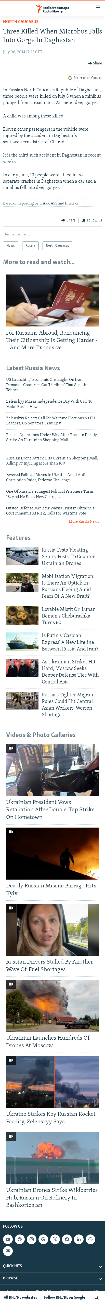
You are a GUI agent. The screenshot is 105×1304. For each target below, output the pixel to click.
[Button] (95, 63)
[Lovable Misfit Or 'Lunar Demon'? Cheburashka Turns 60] (22, 615)
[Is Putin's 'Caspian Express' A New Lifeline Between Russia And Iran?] (22, 641)
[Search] (96, 1297)
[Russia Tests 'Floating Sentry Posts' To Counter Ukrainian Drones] (22, 556)
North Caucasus (20, 22)
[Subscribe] (8, 1251)
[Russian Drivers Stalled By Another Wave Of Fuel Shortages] (52, 930)
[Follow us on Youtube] (8, 1239)
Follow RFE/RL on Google (64, 1298)
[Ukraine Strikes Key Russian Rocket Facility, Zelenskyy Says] (52, 1082)
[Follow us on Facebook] (67, 1239)
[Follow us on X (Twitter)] (55, 1239)
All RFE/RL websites (20, 1298)
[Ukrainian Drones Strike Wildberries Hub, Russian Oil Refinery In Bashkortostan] (52, 1158)
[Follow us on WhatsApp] (90, 1239)
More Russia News (84, 522)
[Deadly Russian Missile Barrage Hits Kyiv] (52, 854)
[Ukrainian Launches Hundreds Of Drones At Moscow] (52, 1006)
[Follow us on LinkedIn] (79, 1239)
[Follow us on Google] (43, 1239)
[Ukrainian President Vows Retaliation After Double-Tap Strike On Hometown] (52, 770)
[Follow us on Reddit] (19, 1239)
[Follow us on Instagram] (31, 1239)
